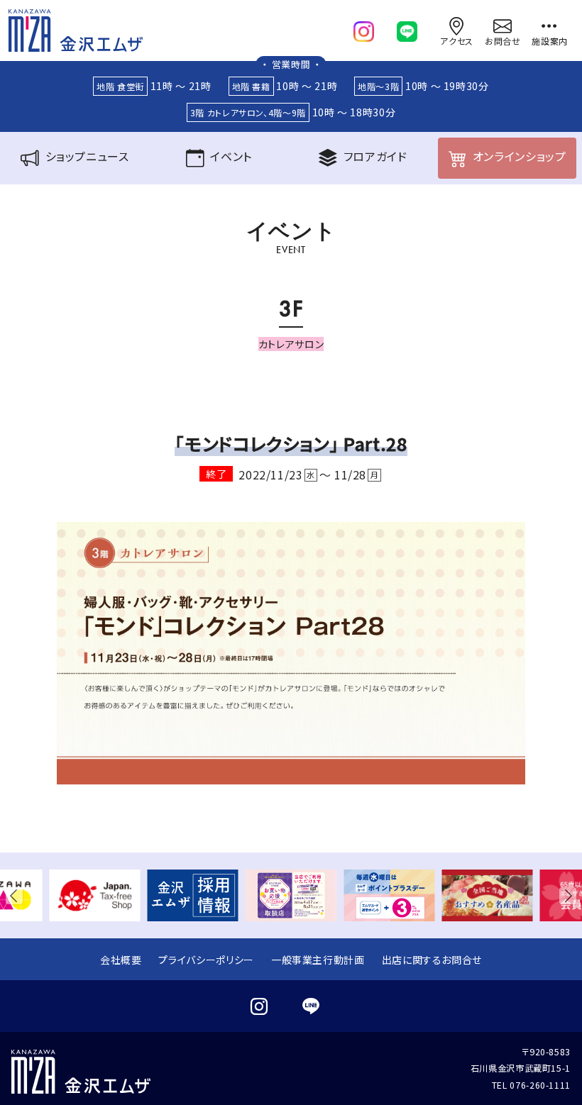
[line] (407, 28)
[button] (17, 895)
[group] (94, 895)
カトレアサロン (291, 344)
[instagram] (363, 28)
